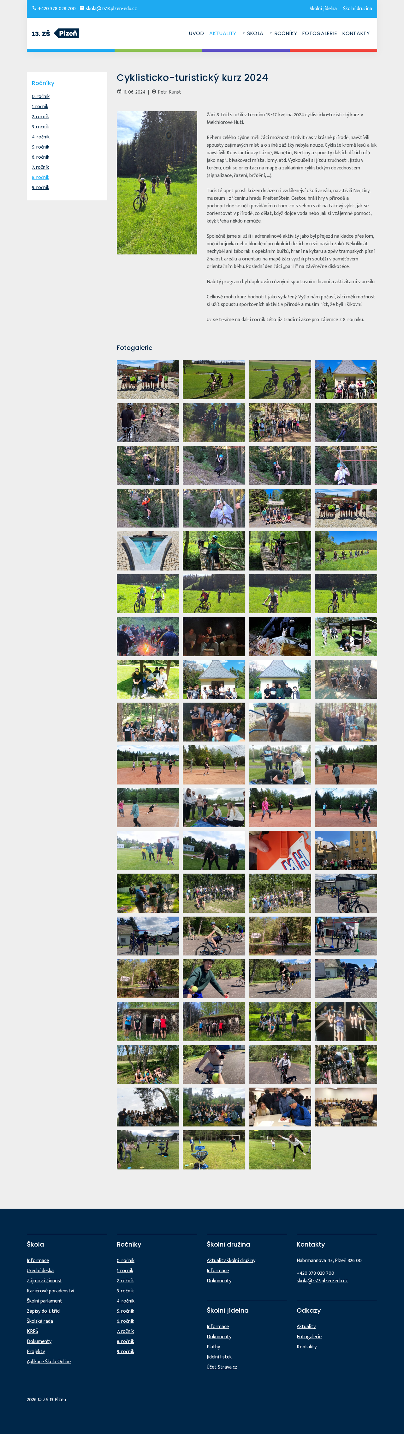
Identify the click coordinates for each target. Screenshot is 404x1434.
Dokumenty (39, 1341)
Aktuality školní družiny (231, 1260)
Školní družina (357, 8)
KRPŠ (32, 1331)
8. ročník (40, 177)
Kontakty (356, 33)
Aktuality (222, 33)
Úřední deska (40, 1270)
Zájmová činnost (44, 1281)
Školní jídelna (323, 8)
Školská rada (40, 1321)
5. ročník (40, 147)
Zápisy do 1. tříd (43, 1311)
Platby (213, 1347)
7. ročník (40, 167)
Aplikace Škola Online (49, 1362)
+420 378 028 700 (56, 8)
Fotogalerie (319, 33)
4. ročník (41, 137)
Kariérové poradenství (50, 1291)
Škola (255, 33)
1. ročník (40, 106)
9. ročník (40, 187)
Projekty (36, 1351)
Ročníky (285, 33)
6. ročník (40, 157)
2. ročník (40, 117)
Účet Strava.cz (222, 1367)
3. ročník (40, 127)
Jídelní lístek (219, 1357)
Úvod (196, 33)
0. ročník (41, 96)
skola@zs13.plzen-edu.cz (111, 8)
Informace (38, 1260)
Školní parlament (44, 1301)
